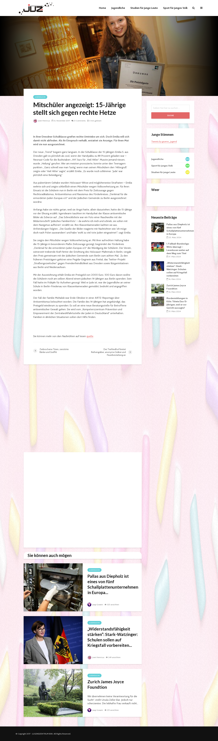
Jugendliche (118, 7)
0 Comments (80, 120)
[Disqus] (83, 409)
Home (102, 7)
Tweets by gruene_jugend (164, 141)
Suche (170, 115)
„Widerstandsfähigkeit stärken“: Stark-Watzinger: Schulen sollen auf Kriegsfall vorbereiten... (112, 637)
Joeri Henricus (44, 120)
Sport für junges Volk (175, 7)
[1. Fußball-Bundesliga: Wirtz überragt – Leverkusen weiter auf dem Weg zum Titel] (157, 246)
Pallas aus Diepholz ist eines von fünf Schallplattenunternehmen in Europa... (112, 584)
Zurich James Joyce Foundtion (105, 684)
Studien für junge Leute (144, 7)
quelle (89, 336)
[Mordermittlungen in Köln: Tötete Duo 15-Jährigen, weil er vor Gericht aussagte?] (157, 301)
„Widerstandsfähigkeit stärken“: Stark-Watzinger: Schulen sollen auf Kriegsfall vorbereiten (178, 269)
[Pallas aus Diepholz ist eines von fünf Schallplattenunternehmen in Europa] (53, 587)
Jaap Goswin (97, 604)
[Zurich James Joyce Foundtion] (53, 692)
